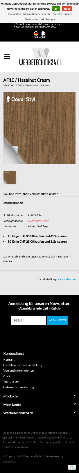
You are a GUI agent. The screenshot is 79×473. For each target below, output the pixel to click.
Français (43, 33)
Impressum (11, 381)
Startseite (10, 85)
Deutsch (36, 33)
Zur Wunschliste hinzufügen (20, 256)
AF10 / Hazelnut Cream (34, 85)
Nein (67, 8)
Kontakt (9, 359)
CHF (43, 37)
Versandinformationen (18, 370)
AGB (6, 376)
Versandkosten (67, 279)
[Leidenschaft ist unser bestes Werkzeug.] (40, 56)
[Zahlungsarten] (71, 467)
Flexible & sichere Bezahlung (22, 365)
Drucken (8, 261)
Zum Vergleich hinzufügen (54, 256)
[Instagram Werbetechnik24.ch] (43, 333)
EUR (36, 37)
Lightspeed (9, 461)
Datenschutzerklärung (18, 387)
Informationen (13, 203)
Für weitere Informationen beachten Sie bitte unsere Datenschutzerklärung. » (40, 17)
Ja (55, 8)
